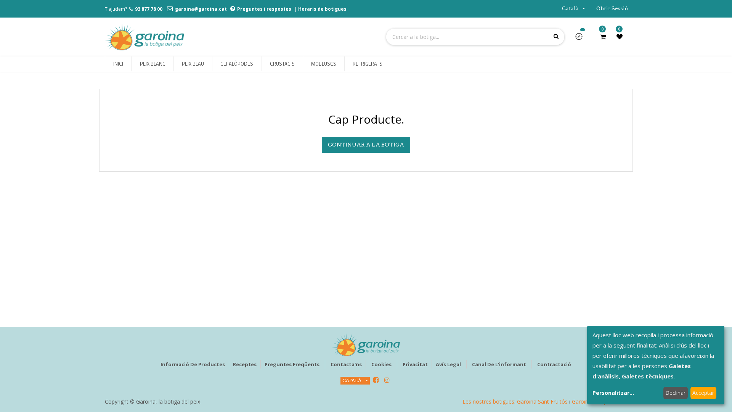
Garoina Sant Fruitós (542, 401)
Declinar (675, 392)
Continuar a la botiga (366, 145)
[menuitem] (118, 64)
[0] (603, 36)
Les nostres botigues (488, 401)
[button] (582, 38)
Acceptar (703, 392)
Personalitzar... (613, 392)
